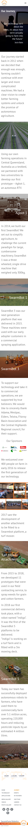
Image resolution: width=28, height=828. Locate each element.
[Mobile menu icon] (25, 3)
